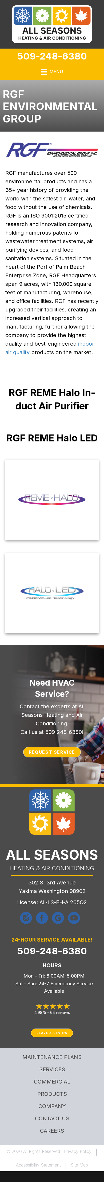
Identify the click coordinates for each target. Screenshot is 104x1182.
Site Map (79, 1165)
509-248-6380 (52, 56)
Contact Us (52, 1118)
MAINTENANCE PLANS (52, 1057)
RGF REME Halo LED (52, 438)
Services (52, 1069)
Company (52, 1106)
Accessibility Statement (38, 1165)
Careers (52, 1130)
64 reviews (60, 1012)
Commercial (52, 1081)
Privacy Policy (77, 1151)
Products (52, 1094)
